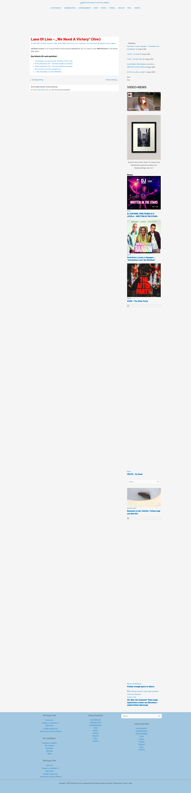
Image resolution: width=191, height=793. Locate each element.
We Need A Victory (104, 43)
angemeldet (41, 90)
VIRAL (95, 739)
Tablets (49, 754)
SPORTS (95, 741)
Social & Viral (131, 508)
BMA (64, 43)
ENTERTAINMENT (95, 725)
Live (76, 43)
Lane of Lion (71, 43)
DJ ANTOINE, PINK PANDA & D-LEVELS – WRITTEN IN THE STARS (142, 214)
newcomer (82, 43)
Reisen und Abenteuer (134, 684)
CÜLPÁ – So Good (133, 54)
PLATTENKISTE (95, 720)
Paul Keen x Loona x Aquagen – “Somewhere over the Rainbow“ (141, 258)
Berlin (60, 43)
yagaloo (113, 43)
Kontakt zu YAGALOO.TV (50, 723)
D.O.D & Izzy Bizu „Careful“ (136, 72)
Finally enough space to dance (140, 686)
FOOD (95, 728)
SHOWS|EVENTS (95, 723)
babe (55, 43)
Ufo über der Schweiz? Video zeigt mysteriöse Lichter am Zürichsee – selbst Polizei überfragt (142, 702)
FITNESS (95, 733)
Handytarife (49, 748)
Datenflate (49, 751)
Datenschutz (49, 726)
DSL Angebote (49, 745)
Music (129, 211)
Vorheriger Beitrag (36, 80)
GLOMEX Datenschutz (50, 729)
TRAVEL (95, 730)
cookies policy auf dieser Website (50, 731)
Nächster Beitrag (112, 80)
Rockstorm (93, 43)
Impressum (49, 720)
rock (87, 43)
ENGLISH (95, 736)
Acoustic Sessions (47, 43)
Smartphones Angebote (49, 743)
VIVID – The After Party (134, 59)
